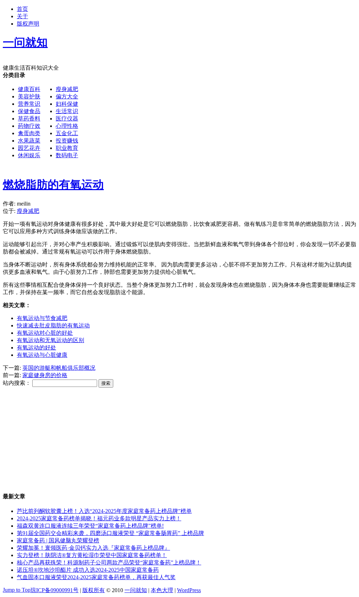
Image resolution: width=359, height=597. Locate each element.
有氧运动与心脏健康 (42, 355)
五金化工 (67, 133)
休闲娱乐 (29, 155)
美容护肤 (29, 96)
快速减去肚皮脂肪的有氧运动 (53, 325)
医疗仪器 (67, 119)
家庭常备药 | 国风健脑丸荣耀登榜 (58, 540)
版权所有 (93, 590)
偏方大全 (67, 96)
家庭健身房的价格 (44, 375)
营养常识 (29, 104)
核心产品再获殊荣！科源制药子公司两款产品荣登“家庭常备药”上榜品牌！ (109, 562)
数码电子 (67, 155)
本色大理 (162, 590)
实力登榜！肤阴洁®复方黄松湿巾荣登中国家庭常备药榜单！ (92, 555)
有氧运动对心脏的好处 (45, 333)
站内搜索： (17, 383)
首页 (22, 9)
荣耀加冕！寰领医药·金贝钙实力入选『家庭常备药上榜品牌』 (93, 548)
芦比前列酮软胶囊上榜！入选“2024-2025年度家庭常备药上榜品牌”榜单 (104, 511)
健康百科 (29, 89)
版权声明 (28, 24)
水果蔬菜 (29, 141)
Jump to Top (17, 590)
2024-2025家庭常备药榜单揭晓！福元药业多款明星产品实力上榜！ (99, 518)
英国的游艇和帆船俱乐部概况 (58, 368)
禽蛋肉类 (29, 133)
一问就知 (135, 590)
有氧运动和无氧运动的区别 (50, 340)
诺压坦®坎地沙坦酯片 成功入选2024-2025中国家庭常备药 (88, 570)
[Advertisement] (179, 215)
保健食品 (29, 111)
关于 (22, 16)
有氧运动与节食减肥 (42, 318)
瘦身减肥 (67, 89)
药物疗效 (29, 126)
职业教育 (67, 148)
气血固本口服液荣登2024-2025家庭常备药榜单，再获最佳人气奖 (96, 577)
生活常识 (67, 111)
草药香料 (29, 119)
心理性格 (67, 126)
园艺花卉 (29, 148)
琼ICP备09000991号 (55, 590)
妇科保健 (67, 104)
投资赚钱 (67, 141)
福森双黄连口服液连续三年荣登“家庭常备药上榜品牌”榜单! (90, 526)
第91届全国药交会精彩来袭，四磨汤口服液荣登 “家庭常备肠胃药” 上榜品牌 (110, 533)
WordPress (189, 590)
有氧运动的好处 (36, 347)
